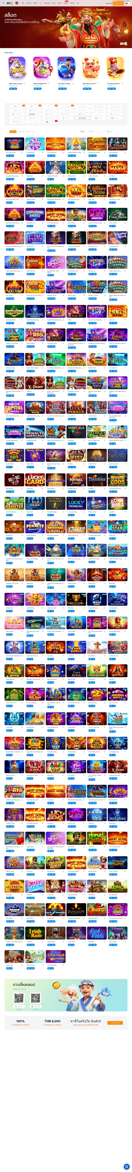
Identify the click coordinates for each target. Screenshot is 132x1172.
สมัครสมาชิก (118, 3)
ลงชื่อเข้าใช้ (109, 3)
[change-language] (127, 3)
